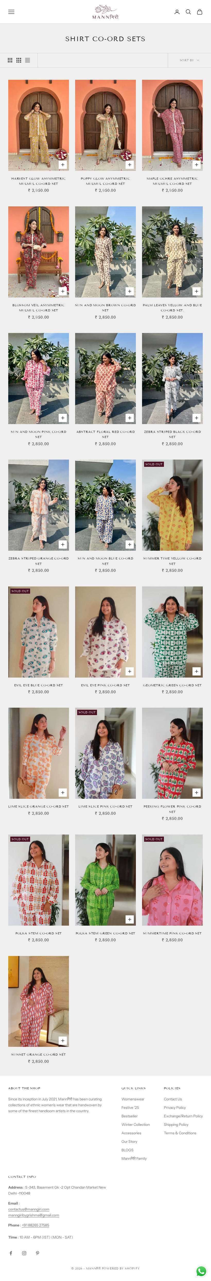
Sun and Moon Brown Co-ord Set (105, 307)
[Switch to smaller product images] (18, 60)
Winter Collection (135, 1124)
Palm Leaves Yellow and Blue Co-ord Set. (172, 307)
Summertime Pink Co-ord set (172, 933)
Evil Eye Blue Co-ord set (38, 685)
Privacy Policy (175, 1107)
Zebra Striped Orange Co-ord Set (38, 560)
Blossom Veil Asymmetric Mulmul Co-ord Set (38, 307)
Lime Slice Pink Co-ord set (105, 806)
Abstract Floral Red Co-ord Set (105, 434)
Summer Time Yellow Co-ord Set (172, 560)
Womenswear (132, 1099)
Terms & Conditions (180, 1133)
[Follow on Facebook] (10, 1253)
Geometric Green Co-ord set (172, 685)
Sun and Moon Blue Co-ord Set (105, 560)
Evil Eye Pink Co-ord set (105, 685)
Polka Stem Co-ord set (38, 933)
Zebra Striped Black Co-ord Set (172, 434)
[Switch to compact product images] (27, 60)
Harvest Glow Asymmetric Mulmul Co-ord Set (38, 181)
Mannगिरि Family (134, 1158)
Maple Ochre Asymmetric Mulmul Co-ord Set (172, 181)
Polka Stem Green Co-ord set (106, 933)
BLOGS (127, 1150)
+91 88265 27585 (35, 1225)
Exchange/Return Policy (183, 1116)
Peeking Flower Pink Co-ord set (172, 808)
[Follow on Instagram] (24, 1253)
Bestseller (129, 1116)
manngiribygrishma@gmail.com (33, 1215)
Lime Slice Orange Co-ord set (38, 806)
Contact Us (173, 1099)
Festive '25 (130, 1107)
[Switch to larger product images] (10, 60)
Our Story (129, 1141)
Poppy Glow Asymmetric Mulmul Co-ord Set (105, 181)
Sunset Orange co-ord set (38, 1054)
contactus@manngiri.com (28, 1209)
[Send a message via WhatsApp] (201, 1271)
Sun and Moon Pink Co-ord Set (38, 434)
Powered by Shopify (121, 1268)
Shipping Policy (176, 1124)
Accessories (131, 1133)
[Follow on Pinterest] (37, 1253)
